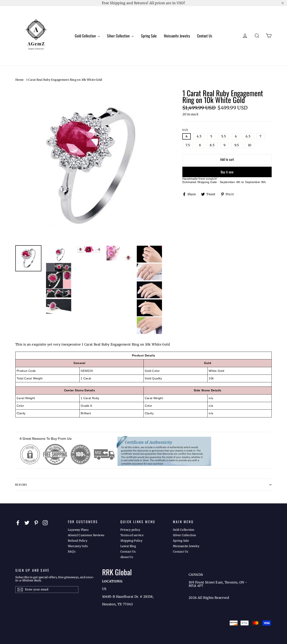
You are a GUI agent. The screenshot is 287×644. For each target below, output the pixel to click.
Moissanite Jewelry (177, 35)
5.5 (223, 136)
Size (185, 130)
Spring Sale (149, 35)
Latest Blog (128, 546)
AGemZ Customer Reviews (86, 535)
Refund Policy (77, 540)
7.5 (188, 145)
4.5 (199, 136)
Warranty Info (78, 546)
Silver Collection (118, 35)
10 (249, 145)
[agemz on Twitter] (26, 522)
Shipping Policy (131, 540)
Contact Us (204, 35)
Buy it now (227, 171)
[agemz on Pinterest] (36, 522)
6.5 (248, 136)
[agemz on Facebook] (17, 522)
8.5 (212, 145)
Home (19, 80)
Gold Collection (86, 35)
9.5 (236, 145)
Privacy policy (130, 530)
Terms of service (132, 535)
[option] (91, 165)
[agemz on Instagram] (45, 522)
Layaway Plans (78, 530)
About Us (126, 557)
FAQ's (71, 551)
